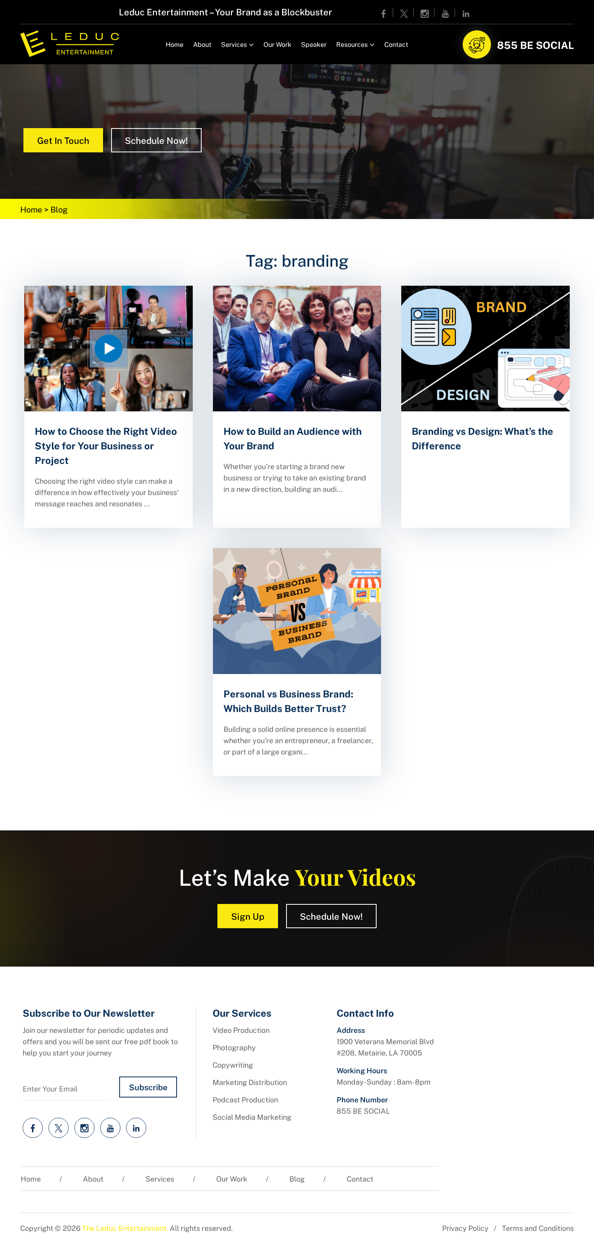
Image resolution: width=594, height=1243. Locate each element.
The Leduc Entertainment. (125, 1227)
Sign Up (247, 916)
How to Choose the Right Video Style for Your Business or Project (106, 445)
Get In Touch (63, 140)
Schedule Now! (156, 140)
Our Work (277, 44)
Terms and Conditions (538, 1227)
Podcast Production (245, 1099)
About (202, 44)
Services (234, 44)
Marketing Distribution (250, 1082)
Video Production (241, 1029)
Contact (396, 44)
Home (174, 44)
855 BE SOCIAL (535, 44)
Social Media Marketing (252, 1116)
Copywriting (233, 1064)
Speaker (313, 44)
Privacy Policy (465, 1227)
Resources (352, 44)
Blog (297, 1178)
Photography (234, 1047)
